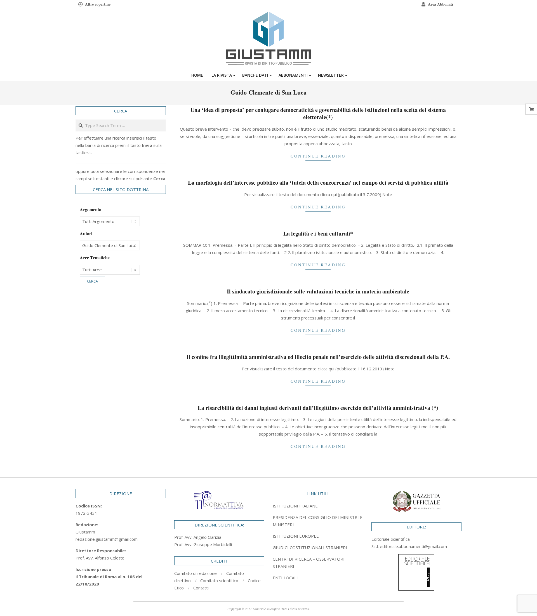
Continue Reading (318, 156)
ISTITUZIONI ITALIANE (295, 506)
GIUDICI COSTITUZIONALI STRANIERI (310, 547)
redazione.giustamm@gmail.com (107, 539)
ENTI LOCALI (285, 577)
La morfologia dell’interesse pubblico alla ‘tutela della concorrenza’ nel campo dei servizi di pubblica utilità (318, 182)
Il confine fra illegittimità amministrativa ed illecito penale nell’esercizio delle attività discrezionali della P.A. (318, 357)
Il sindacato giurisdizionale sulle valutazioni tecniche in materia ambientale (318, 291)
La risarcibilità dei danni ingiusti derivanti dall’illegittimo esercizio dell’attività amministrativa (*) (318, 408)
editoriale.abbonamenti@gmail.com (413, 546)
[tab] (318, 521)
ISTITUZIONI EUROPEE (296, 536)
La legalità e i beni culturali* (318, 233)
